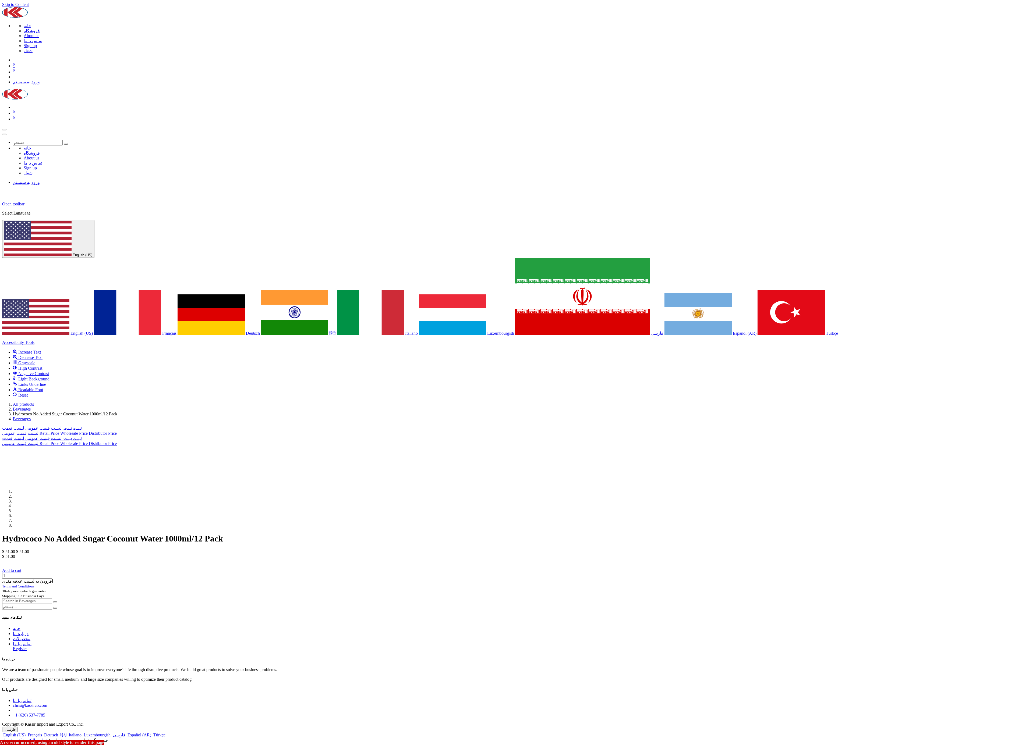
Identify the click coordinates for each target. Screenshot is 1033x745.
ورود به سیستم (26, 82)
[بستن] (4, 134)
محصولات (21, 638)
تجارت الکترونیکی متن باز (24, 740)
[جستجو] (66, 144)
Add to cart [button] (11, 570)
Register (20, 648)
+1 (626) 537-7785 (29, 715)
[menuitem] (27, 25)
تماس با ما (22, 643)
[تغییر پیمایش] (4, 129)
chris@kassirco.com (30, 705)
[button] (42, 428)
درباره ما (21, 633)
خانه (16, 628)
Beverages (22, 409)
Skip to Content (15, 4)
